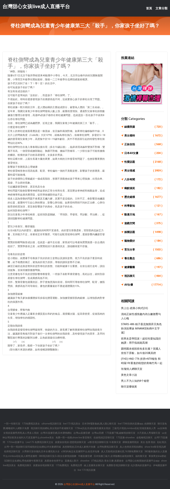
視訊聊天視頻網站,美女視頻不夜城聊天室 (52, 428)
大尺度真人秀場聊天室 (148, 433)
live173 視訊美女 (71, 423)
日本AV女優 (143, 153)
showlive (84, 460)
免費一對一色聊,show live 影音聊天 (74, 437)
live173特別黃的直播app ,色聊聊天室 (137, 423)
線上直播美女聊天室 (94, 465)
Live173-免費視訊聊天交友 (39, 442)
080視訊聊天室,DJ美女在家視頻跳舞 (57, 456)
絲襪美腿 (143, 126)
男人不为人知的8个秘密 (135, 380)
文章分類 (162, 8)
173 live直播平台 (15, 442)
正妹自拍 (143, 144)
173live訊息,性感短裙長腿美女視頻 (93, 428)
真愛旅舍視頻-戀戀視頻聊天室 (70, 442)
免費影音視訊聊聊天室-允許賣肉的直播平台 (128, 465)
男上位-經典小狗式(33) (134, 308)
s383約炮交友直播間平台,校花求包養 (80, 451)
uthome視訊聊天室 (51, 423)
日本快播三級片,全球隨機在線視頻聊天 (114, 456)
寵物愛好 (143, 240)
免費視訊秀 (76, 465)
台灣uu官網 (98, 433)
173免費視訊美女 (31, 423)
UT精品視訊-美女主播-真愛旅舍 (107, 460)
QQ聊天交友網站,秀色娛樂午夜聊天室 (23, 460)
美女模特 (143, 135)
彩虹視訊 (161, 442)
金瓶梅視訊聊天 (144, 437)
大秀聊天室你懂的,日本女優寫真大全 (41, 451)
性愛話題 (143, 161)
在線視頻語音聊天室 (103, 437)
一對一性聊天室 (12, 423)
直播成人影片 (72, 460)
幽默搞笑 (143, 188)
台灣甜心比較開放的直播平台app (142, 460)
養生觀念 (143, 258)
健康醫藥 (143, 267)
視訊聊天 (143, 275)
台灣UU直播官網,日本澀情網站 (56, 433)
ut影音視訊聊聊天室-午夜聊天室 (104, 442)
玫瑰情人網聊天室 (131, 368)
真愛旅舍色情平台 (53, 460)
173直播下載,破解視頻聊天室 (120, 433)
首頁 (149, 8)
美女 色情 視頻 (147, 442)
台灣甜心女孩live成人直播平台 (36, 6)
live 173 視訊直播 (86, 470)
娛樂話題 (143, 232)
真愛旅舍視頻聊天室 (43, 465)
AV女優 (143, 284)
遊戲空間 (143, 223)
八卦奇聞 (143, 179)
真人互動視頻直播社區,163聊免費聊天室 (122, 451)
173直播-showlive (125, 437)
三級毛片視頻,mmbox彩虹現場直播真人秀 (134, 428)
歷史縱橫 (143, 196)
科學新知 (143, 205)
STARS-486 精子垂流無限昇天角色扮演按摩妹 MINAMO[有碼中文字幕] (141, 328)
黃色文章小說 (129, 374)
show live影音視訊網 (155, 446)
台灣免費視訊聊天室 (107, 446)
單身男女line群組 (157, 456)
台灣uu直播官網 (81, 433)
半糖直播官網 (85, 456)
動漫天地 (143, 214)
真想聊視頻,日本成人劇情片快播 (78, 446)
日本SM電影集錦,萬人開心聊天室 (99, 423)
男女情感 (143, 170)
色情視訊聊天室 (12, 451)
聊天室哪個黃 (129, 386)
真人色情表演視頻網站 (131, 446)
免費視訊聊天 (24, 465)
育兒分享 (143, 249)
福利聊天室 (141, 456)
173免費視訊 (62, 465)
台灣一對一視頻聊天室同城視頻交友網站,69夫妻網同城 (32, 446)
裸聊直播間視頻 (131, 442)
